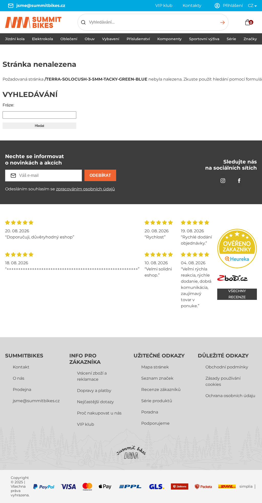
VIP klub (163, 5)
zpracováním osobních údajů (85, 189)
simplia (246, 486)
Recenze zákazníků (161, 389)
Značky (250, 39)
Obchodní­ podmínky (226, 367)
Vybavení (110, 39)
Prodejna (22, 389)
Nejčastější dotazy (95, 401)
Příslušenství (138, 39)
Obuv (90, 39)
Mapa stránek (155, 367)
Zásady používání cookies (223, 381)
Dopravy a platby (94, 390)
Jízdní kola (15, 39)
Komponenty (169, 39)
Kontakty (192, 5)
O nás (18, 378)
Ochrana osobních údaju (230, 395)
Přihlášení (233, 5)
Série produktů (156, 400)
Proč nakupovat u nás (99, 413)
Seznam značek (157, 378)
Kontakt (21, 367)
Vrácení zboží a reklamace (92, 376)
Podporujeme (155, 423)
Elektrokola (42, 39)
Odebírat (100, 175)
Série (231, 39)
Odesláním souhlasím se (60, 189)
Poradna (149, 412)
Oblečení (68, 39)
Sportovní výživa (204, 39)
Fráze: (8, 105)
